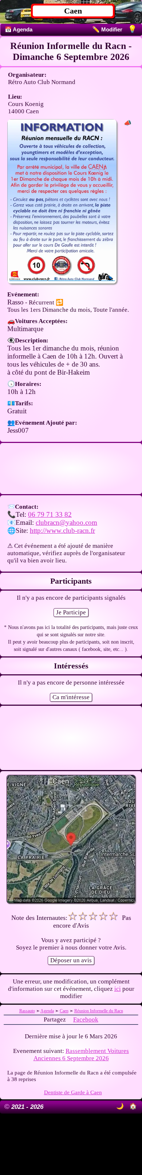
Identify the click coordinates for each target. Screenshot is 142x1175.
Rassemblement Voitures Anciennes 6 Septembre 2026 (81, 1054)
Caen (73, 10)
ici (117, 988)
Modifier (107, 29)
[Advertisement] (71, 468)
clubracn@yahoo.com (66, 522)
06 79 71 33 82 (50, 514)
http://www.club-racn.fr (62, 530)
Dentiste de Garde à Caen (73, 1092)
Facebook (85, 1019)
